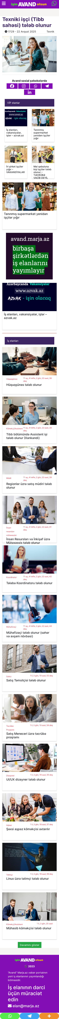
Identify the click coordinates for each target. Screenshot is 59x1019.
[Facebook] (12, 86)
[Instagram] (23, 86)
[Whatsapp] (35, 86)
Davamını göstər (29, 945)
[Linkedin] (29, 92)
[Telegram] (47, 86)
